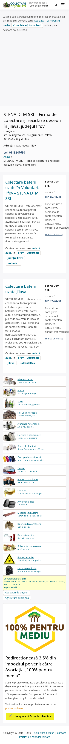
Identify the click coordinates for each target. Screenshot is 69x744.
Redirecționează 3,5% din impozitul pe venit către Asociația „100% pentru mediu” (30, 667)
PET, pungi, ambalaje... (28, 392)
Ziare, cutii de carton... (28, 381)
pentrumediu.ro (14, 708)
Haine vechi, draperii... (28, 470)
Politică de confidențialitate (34, 737)
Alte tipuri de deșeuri (16, 592)
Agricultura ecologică (17, 597)
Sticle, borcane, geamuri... (30, 403)
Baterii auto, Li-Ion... (28, 481)
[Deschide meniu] (62, 5)
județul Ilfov (15, 258)
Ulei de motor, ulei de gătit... (31, 492)
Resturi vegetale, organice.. (30, 559)
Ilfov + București (28, 252)
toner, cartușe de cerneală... (31, 459)
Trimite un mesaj (54, 234)
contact (61, 732)
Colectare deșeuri (44, 732)
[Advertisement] (34, 69)
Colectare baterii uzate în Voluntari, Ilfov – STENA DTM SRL (22, 190)
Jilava (11, 363)
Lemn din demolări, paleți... (31, 514)
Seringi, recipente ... (27, 536)
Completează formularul (27, 25)
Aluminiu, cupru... (29, 425)
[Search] (56, 5)
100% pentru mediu (38, 5)
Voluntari (13, 263)
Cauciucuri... (26, 503)
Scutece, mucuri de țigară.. (30, 570)
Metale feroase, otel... (28, 414)
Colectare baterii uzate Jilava (20, 288)
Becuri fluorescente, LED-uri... (31, 447)
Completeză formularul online (33, 716)
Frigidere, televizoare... (29, 436)
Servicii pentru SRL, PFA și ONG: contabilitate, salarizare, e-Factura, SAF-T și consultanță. (34, 582)
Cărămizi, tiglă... (29, 525)
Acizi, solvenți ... (30, 548)
